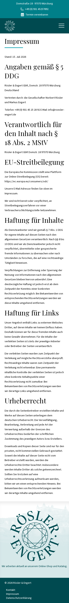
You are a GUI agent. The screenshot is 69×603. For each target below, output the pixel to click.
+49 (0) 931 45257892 (36, 9)
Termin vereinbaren (36, 15)
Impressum (12, 594)
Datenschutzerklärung (19, 598)
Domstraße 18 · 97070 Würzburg (34, 4)
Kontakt (10, 590)
